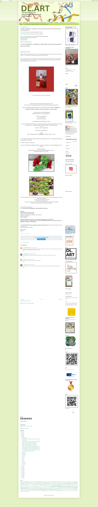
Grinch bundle (45, 151)
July (22, 457)
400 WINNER (30, 482)
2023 (22, 435)
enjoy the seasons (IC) (58, 490)
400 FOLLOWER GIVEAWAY (24, 482)
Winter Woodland (42, 489)
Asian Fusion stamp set (64, 483)
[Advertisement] (41, 290)
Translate (72, 71)
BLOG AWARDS (50, 22)
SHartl (25, 264)
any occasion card (63, 489)
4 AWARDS (75, 481)
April (22, 460)
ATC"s (24, 483)
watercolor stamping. (64, 490)
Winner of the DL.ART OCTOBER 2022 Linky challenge (29, 443)
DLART (21, 36)
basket (74, 489)
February (23, 463)
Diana (66, 297)
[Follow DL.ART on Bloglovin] (69, 161)
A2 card (72, 482)
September (23, 454)
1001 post (43, 481)
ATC (21, 483)
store (53, 150)
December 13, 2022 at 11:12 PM (29, 259)
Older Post (60, 299)
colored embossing (33, 490)
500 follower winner (49, 482)
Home (21, 22)
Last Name (67, 148)
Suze (24, 259)
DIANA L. (24, 242)
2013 (22, 475)
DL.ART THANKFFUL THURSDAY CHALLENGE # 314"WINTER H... (31, 441)
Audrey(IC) (69, 483)
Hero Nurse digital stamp (29, 36)
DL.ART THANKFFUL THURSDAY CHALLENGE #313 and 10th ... (31, 446)
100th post (47, 481)
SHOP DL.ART (62, 22)
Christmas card (55, 486)
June (23, 458)
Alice (29, 483)
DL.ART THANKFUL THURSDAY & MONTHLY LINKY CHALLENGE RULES (36, 24)
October (23, 453)
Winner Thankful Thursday (31, 489)
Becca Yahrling (26, 247)
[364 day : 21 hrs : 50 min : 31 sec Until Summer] (71, 315)
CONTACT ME (25, 22)
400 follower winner (35, 482)
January (23, 464)
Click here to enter (41, 239)
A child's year (68, 482)
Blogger (53, 495)
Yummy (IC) (50, 489)
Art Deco (55, 483)
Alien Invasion (32, 483)
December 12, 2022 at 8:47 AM (32, 247)
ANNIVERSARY (76, 482)
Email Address (68, 142)
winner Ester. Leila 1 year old (71, 490)
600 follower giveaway (59, 482)
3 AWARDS (63, 481)
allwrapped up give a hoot (57, 489)
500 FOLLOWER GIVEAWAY (42, 482)
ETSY (67, 22)
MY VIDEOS (56, 22)
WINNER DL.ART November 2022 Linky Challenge (29, 442)
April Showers (51, 483)
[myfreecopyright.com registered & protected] (71, 320)
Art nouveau (58, 483)
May (22, 459)
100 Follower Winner (38, 481)
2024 (22, 434)
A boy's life (64, 482)
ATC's (26, 483)
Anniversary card (46, 483)
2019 (22, 468)
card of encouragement (27, 490)
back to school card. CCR (69, 489)
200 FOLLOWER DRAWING (52, 481)
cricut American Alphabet (42, 490)
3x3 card (72, 481)
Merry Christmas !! (24, 440)
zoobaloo (27, 491)
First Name (67, 145)
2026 (22, 432)
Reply (23, 256)
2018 (22, 469)
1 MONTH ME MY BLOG (32, 481)
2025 (22, 433)
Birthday (67, 151)
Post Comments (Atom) (27, 300)
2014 (22, 474)
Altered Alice (41, 483)
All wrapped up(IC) (37, 483)
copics (37, 490)
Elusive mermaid (23, 38)
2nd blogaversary (59, 481)
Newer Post (22, 299)
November (23, 452)
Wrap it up (47, 489)
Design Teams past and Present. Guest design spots (37, 22)
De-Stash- (21, 24)
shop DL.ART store (73, 22)
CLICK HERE (22, 32)
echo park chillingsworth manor (50, 490)
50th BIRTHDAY (54, 482)
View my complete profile (68, 134)
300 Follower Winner (67, 481)
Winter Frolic (37, 489)
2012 (22, 476)
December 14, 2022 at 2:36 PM (30, 264)
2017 (22, 470)
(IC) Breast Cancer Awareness (24, 481)
